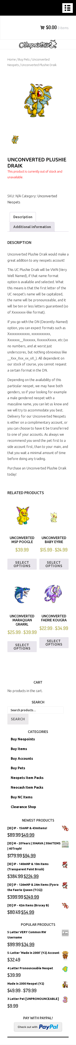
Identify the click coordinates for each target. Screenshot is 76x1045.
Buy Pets (24, 59)
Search (18, 719)
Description (22, 217)
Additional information (32, 227)
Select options (22, 564)
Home (11, 59)
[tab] (23, 217)
